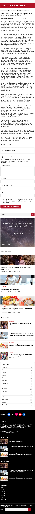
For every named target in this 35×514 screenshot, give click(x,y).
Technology (3, 499)
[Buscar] (29, 509)
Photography (3, 495)
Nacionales (3, 266)
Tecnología (4, 404)
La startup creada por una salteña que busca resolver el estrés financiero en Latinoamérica (15, 288)
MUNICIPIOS (11, 10)
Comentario (5, 165)
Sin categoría (5, 399)
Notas (1, 509)
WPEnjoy (7, 506)
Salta (3, 396)
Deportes (3, 10)
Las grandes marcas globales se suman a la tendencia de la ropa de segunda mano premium (20, 356)
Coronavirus (5, 369)
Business (2, 489)
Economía (4, 380)
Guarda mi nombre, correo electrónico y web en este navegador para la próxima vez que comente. (18, 201)
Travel (2, 497)
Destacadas (4, 378)
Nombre (3, 178)
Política (18, 10)
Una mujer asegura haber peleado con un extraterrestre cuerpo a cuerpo (15, 268)
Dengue (4, 372)
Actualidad (3, 286)
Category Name (5, 251)
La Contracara (13, 5)
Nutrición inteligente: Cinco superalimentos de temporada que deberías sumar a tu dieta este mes (16, 309)
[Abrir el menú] (1, 1)
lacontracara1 (9, 18)
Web (2, 192)
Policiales (4, 391)
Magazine (2, 493)
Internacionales (5, 383)
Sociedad (25, 10)
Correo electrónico (7, 185)
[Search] (33, 214)
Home (1, 487)
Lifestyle (2, 491)
